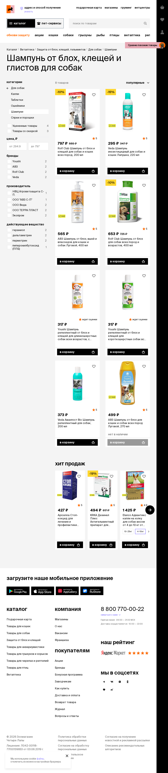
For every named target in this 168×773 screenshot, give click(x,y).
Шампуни (17, 111)
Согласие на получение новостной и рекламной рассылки (127, 738)
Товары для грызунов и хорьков (27, 653)
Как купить (62, 688)
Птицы (114, 35)
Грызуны (85, 35)
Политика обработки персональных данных (72, 738)
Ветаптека (132, 35)
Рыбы (100, 35)
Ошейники (18, 105)
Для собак (18, 87)
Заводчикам (63, 681)
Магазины (61, 619)
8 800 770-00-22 (122, 609)
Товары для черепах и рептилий (28, 660)
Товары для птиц (17, 667)
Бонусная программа (69, 674)
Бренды (60, 667)
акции (39, 35)
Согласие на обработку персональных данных (73, 747)
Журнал (60, 709)
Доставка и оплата (67, 695)
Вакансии (61, 633)
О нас (58, 626)
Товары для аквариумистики (25, 646)
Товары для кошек (19, 626)
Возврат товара (65, 702)
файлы (40, 758)
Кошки (53, 35)
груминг (126, 7)
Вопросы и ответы (67, 715)
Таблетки (17, 99)
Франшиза (62, 640)
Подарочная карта (19, 619)
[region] (78, 35)
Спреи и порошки (22, 117)
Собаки (68, 35)
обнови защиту (18, 35)
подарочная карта (89, 7)
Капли (15, 93)
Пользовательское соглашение (70, 756)
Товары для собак (18, 633)
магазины (111, 7)
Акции (59, 660)
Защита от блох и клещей (24, 640)
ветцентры (142, 7)
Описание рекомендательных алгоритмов (124, 747)
